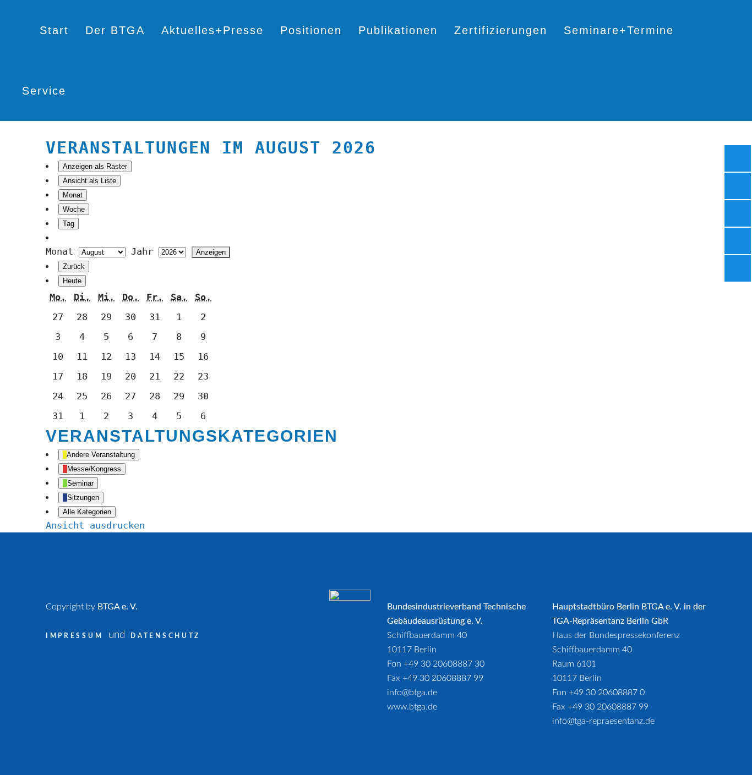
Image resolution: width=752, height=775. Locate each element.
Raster (95, 166)
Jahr (142, 251)
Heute (72, 281)
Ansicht (95, 525)
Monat (73, 195)
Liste (89, 181)
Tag (68, 223)
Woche (74, 209)
